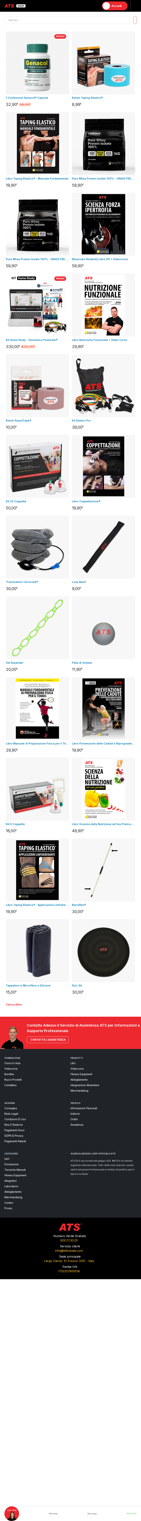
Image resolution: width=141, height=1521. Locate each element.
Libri (72, 1063)
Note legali (11, 1113)
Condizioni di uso (15, 1119)
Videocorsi (11, 1068)
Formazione (11, 1164)
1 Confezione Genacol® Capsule (27, 97)
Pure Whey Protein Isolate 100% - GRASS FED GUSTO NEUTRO (37, 259)
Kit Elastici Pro (81, 420)
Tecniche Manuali (15, 1169)
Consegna (10, 1108)
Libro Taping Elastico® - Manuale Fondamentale (37, 178)
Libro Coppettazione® (86, 501)
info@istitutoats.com (69, 1250)
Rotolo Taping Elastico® (87, 97)
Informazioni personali (83, 1108)
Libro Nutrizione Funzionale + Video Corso (99, 339)
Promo (8, 1208)
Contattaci (10, 1085)
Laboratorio (11, 1186)
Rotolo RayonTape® (18, 420)
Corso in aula (12, 1063)
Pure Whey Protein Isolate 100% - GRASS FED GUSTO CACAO (103, 178)
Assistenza (76, 1124)
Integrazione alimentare (84, 1085)
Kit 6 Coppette (15, 824)
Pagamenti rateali (15, 1141)
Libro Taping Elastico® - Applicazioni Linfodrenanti (37, 904)
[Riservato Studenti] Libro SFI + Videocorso (100, 259)
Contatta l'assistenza (48, 1039)
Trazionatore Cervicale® (22, 581)
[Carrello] (95, 6)
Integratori (10, 1180)
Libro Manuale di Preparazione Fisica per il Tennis (37, 743)
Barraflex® (79, 904)
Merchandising (79, 1090)
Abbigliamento (79, 1079)
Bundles (9, 1074)
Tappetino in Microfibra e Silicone (28, 985)
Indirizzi (75, 1113)
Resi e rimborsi (13, 1124)
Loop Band (79, 581)
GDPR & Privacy (14, 1135)
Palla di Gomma (82, 662)
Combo (8, 1202)
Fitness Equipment (81, 1074)
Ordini (74, 1119)
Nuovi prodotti (13, 1079)
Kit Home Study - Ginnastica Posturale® (32, 339)
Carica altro (14, 1004)
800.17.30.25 (69, 1240)
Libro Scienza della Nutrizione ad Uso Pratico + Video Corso (103, 824)
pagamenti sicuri (14, 1130)
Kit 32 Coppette (16, 501)
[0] (95, 6)
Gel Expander (14, 662)
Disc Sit (77, 985)
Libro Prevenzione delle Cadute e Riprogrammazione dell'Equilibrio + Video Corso (103, 743)
